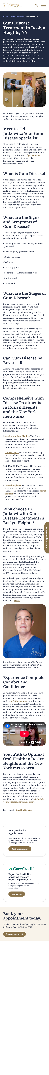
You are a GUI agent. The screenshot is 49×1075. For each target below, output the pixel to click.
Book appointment (20, 849)
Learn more (17, 894)
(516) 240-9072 (25, 927)
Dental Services (16, 16)
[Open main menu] (43, 5)
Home (5, 16)
